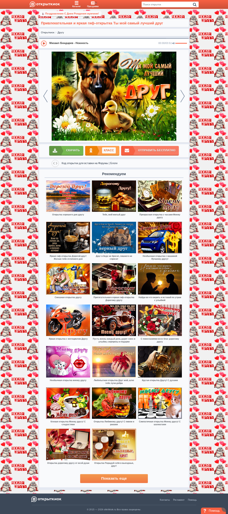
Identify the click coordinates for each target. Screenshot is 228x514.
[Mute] (173, 43)
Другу (61, 32)
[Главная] (44, 4)
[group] (114, 43)
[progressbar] (181, 43)
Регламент (179, 500)
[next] (182, 96)
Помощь (192, 500)
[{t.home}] (46, 499)
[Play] (44, 43)
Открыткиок (47, 32)
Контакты (165, 500)
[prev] (45, 96)
